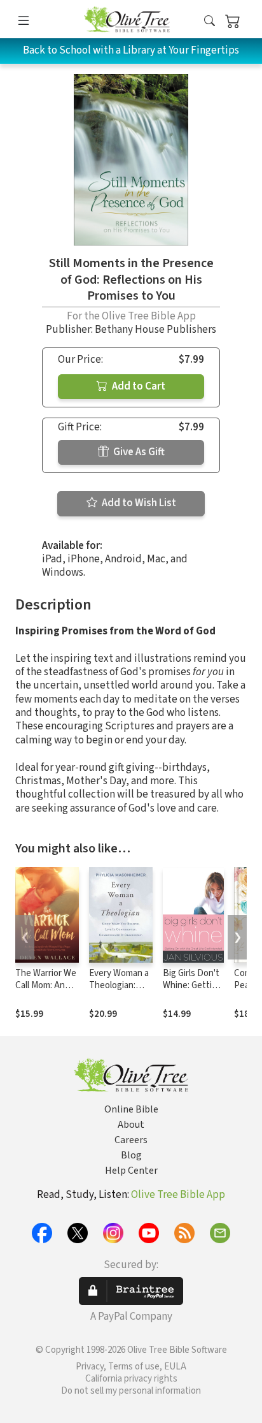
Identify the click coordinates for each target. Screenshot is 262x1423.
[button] (209, 21)
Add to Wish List (138, 503)
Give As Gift (138, 452)
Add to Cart (137, 386)
